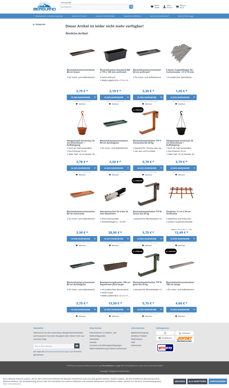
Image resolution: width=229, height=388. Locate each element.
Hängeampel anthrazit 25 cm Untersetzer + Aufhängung (179, 143)
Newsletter (94, 339)
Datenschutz (136, 339)
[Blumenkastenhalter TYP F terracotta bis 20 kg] (148, 123)
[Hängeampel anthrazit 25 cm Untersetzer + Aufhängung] (181, 123)
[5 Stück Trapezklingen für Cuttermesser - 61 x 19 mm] (181, 52)
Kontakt (93, 342)
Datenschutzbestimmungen (57, 351)
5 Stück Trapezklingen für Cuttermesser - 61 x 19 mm (180, 71)
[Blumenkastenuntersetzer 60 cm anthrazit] (148, 52)
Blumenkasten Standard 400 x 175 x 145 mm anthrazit (115, 71)
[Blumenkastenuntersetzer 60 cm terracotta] (82, 194)
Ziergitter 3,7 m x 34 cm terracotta (178, 212)
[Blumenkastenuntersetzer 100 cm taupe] (181, 264)
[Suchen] (131, 7)
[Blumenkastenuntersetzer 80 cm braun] (82, 52)
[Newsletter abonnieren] (77, 345)
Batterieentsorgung (139, 332)
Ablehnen (180, 381)
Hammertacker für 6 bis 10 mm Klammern (114, 212)
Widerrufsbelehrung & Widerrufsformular (108, 348)
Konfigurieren (217, 381)
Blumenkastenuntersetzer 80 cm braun (81, 71)
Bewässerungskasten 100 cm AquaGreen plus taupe (115, 283)
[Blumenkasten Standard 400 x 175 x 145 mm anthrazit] (115, 52)
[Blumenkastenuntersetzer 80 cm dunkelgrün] (82, 264)
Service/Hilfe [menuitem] (66, 2)
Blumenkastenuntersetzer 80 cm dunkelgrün (81, 283)
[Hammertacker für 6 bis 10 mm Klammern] (115, 194)
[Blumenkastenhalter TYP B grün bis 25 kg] (148, 264)
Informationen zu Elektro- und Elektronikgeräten (103, 334)
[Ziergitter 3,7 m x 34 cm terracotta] (181, 194)
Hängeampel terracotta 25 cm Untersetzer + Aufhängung (80, 143)
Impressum (136, 345)
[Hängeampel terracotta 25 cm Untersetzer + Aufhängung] (82, 123)
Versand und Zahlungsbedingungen (106, 345)
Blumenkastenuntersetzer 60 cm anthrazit (147, 71)
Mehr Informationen (12, 384)
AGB (133, 342)
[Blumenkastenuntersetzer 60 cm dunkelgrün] (115, 123)
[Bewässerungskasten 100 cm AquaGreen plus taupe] (115, 264)
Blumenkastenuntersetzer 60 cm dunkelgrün (114, 142)
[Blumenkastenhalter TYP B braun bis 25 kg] (148, 194)
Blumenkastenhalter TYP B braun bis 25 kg (147, 212)
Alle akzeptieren (197, 381)
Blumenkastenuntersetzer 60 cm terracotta (81, 212)
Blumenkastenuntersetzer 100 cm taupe (180, 283)
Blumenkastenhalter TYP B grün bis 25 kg (147, 283)
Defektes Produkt (139, 336)
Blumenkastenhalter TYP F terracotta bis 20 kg (147, 142)
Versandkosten (108, 365)
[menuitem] (97, 6)
